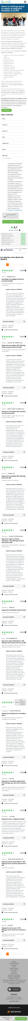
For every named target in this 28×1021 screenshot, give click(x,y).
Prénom (5, 125)
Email (4, 149)
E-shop (14, 967)
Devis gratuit (6, 110)
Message (5, 155)
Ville (3, 137)
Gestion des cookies (14, 983)
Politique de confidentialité (15, 210)
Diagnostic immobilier (14, 977)
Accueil (14, 962)
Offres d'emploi (14, 968)
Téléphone (5, 143)
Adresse (5, 131)
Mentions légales (14, 978)
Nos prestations (14, 963)
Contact (14, 972)
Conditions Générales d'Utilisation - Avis (14, 980)
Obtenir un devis (21, 1018)
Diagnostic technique (14, 975)
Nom (4, 118)
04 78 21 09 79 (15, 1001)
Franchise (14, 965)
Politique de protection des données (14, 982)
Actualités (14, 973)
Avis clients (14, 970)
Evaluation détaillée (8, 321)
